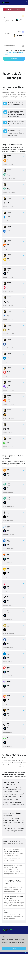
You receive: (7, 33)
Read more (22, 945)
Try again (17, 9)
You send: (6, 18)
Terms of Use (8, 52)
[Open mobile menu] (26, 2)
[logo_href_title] (5, 2)
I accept (14, 948)
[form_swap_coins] (23, 27)
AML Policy (14, 52)
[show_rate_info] (13, 21)
